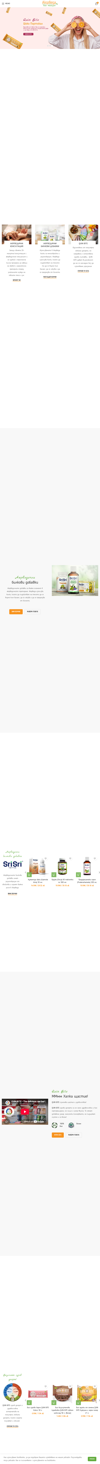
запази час (17, 280)
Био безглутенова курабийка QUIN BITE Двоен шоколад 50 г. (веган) (62, 1410)
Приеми (92, 1459)
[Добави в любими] (46, 858)
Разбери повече (32, 611)
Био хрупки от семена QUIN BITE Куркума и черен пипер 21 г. (87, 1410)
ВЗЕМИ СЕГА (28, 34)
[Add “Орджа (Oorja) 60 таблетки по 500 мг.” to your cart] (53, 874)
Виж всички (16, 611)
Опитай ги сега (83, 271)
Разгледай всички (49, 277)
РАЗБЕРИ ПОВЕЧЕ (73, 1135)
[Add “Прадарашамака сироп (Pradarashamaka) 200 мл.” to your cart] (78, 874)
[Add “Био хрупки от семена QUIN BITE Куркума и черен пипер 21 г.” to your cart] (78, 1402)
